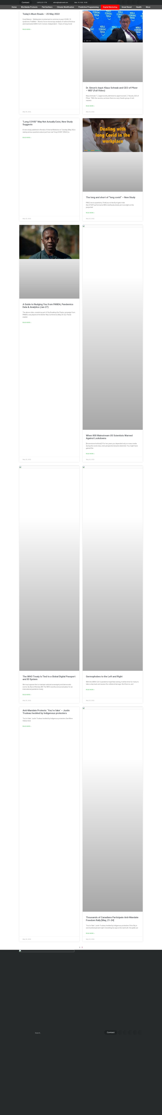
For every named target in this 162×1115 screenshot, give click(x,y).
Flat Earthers (47, 7)
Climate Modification (65, 7)
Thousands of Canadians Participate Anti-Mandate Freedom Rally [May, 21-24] (112, 918)
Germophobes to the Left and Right (104, 676)
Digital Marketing (110, 7)
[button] (25, 2)
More (148, 7)
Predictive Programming (88, 7)
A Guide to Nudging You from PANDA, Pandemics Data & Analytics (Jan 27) (48, 305)
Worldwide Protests (29, 7)
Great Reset (127, 7)
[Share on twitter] (124, 2)
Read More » (27, 29)
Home (14, 7)
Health (139, 7)
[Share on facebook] (119, 2)
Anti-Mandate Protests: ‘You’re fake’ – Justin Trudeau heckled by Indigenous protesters (46, 712)
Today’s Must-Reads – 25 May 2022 (41, 14)
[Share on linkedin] (129, 2)
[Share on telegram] (134, 2)
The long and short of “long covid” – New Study (110, 197)
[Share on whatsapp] (139, 2)
